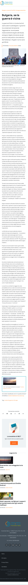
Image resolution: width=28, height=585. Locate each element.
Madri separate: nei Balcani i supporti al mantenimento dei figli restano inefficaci (13, 503)
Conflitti (13, 10)
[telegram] (19, 545)
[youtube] (13, 545)
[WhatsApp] (15, 414)
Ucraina (8, 10)
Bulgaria (4, 10)
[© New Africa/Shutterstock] (6, 493)
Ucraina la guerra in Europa (11, 400)
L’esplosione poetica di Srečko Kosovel (10, 484)
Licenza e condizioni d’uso (13, 574)
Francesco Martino (13, 45)
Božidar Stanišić (8, 487)
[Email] (23, 414)
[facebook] (9, 545)
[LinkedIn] (11, 414)
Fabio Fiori (7, 469)
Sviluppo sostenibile (20, 10)
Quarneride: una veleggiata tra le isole (11, 466)
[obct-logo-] (13, 520)
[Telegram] (19, 414)
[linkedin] (16, 545)
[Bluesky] (7, 414)
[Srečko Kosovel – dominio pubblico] (6, 475)
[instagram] (6, 545)
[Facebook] (3, 414)
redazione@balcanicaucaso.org (16, 395)
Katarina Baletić (9, 507)
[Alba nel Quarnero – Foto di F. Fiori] (6, 457)
